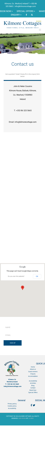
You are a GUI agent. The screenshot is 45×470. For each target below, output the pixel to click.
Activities (33, 383)
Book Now (33, 390)
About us (33, 369)
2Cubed (31, 418)
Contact (32, 388)
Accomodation (33, 376)
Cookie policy (12, 406)
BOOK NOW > (6, 11)
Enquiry (32, 374)
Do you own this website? (16, 276)
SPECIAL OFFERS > (26, 11)
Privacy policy (12, 404)
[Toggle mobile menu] (40, 30)
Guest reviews (32, 372)
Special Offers (32, 392)
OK (37, 276)
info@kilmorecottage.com (25, 6)
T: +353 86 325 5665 (12, 384)
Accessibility (33, 381)
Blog (32, 386)
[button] (22, 288)
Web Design (22, 418)
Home (33, 367)
